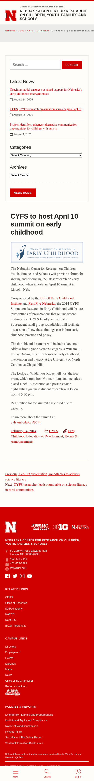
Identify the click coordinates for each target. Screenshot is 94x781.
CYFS (53, 431)
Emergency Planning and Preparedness (29, 714)
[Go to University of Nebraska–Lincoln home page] (10, 15)
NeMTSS (10, 620)
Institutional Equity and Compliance (26, 720)
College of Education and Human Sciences (41, 6)
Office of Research (16, 603)
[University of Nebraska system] (80, 527)
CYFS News (43, 30)
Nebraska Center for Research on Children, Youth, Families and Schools (53, 15)
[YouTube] (29, 576)
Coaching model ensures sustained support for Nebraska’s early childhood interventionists (46, 92)
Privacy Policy (13, 731)
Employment (12, 652)
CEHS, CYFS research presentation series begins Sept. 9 (45, 109)
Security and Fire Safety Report (23, 737)
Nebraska (10, 30)
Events (9, 658)
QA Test (19, 757)
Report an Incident (16, 686)
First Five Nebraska (41, 303)
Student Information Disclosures (24, 743)
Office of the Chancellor (19, 680)
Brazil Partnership (15, 625)
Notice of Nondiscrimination (21, 726)
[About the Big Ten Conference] (60, 527)
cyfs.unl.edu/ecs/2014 (26, 422)
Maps (8, 669)
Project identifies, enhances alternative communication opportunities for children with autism (43, 127)
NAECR (10, 614)
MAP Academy (14, 608)
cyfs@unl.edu (18, 568)
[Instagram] (22, 576)
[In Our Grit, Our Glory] (40, 527)
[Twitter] (15, 576)
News (8, 675)
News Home (22, 192)
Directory (10, 646)
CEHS (21, 30)
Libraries (10, 663)
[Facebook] (7, 576)
